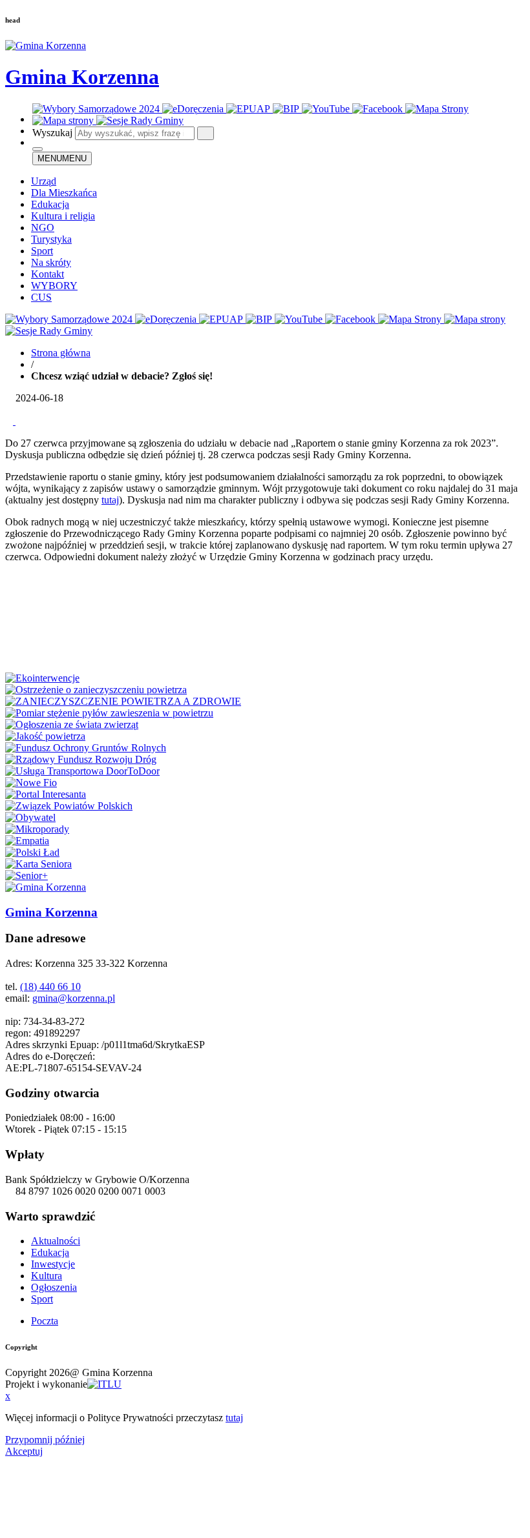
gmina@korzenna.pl (73, 998)
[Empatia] (27, 840)
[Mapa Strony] (437, 108)
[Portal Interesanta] (45, 794)
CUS (41, 297)
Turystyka (51, 239)
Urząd (43, 181)
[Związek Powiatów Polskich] (68, 805)
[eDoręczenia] (194, 108)
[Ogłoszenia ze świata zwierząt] (71, 724)
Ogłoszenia (54, 1287)
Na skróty (51, 262)
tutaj (110, 499)
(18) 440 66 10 (50, 986)
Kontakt (47, 273)
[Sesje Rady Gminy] (140, 120)
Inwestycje (53, 1264)
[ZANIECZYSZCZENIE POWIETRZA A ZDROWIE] (123, 701)
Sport (42, 250)
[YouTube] (327, 108)
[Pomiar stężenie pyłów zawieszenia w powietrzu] (109, 712)
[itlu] (104, 1384)
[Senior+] (26, 875)
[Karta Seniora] (38, 863)
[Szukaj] (205, 133)
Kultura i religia (63, 215)
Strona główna (60, 352)
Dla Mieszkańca (64, 192)
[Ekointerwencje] (42, 678)
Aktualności (55, 1240)
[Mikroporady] (37, 829)
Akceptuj (24, 1451)
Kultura (46, 1275)
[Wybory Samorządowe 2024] (97, 108)
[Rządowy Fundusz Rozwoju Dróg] (80, 759)
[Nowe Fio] (31, 782)
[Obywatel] (30, 817)
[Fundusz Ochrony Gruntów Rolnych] (85, 747)
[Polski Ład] (32, 852)
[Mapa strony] (64, 120)
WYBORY (54, 285)
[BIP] (287, 108)
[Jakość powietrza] (45, 736)
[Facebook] (378, 108)
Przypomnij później (45, 1439)
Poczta (44, 1320)
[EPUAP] (249, 108)
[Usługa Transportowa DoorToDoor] (82, 770)
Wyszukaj (52, 132)
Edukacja (50, 204)
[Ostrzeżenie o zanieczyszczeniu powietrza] (96, 689)
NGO (42, 227)
